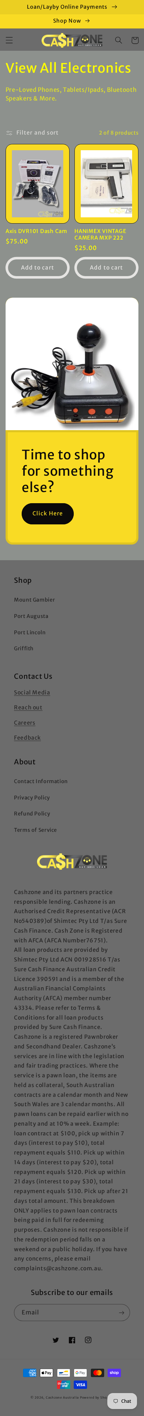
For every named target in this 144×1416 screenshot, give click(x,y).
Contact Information (41, 781)
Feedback (27, 737)
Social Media (32, 692)
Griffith (24, 648)
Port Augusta (31, 616)
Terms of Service (35, 830)
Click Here (48, 513)
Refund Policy (32, 814)
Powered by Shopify (97, 1397)
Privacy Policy (32, 798)
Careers (24, 722)
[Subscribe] (122, 1312)
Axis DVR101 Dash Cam (36, 231)
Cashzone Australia (62, 1397)
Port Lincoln (30, 632)
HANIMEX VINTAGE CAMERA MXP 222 (100, 234)
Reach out (28, 707)
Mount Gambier (34, 600)
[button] (9, 40)
